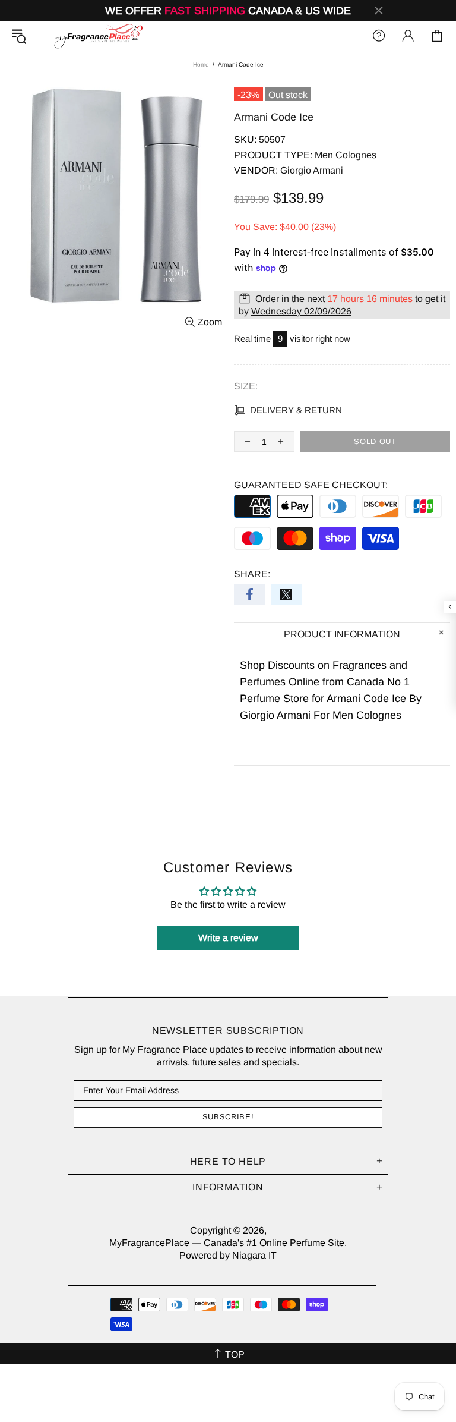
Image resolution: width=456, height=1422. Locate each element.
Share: (252, 574)
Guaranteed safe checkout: (311, 485)
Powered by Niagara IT (228, 1255)
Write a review (228, 938)
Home (201, 64)
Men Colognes (345, 155)
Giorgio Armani (311, 170)
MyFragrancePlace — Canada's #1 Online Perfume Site (98, 35)
